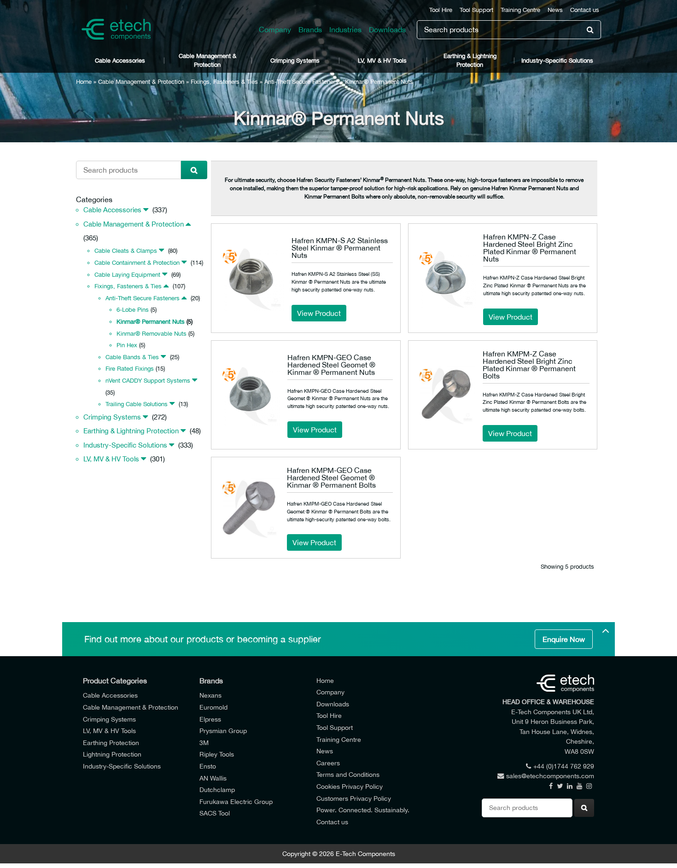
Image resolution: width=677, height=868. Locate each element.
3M (204, 742)
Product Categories (115, 680)
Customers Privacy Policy (353, 798)
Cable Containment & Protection (137, 262)
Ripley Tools (216, 754)
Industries (345, 29)
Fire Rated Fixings (129, 368)
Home (84, 81)
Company (275, 29)
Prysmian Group (223, 730)
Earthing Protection (111, 742)
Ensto (207, 766)
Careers (328, 763)
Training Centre (520, 9)
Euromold (213, 707)
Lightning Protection (112, 754)
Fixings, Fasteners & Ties (224, 81)
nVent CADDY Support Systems (147, 380)
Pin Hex (127, 345)
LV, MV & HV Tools (382, 60)
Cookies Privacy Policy (349, 786)
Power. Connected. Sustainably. (362, 810)
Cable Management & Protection (207, 60)
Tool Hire (440, 9)
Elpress (210, 719)
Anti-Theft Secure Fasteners (301, 81)
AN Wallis (213, 778)
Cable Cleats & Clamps (125, 250)
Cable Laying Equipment (127, 274)
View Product (319, 313)
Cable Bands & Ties (132, 357)
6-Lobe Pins (133, 309)
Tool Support (476, 9)
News (555, 9)
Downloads (387, 29)
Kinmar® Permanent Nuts (151, 321)
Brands (310, 29)
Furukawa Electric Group (236, 801)
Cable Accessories (120, 60)
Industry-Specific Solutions (557, 60)
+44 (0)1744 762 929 (563, 766)
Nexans (210, 695)
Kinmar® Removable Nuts (152, 333)
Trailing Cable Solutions (136, 404)
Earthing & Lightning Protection (470, 60)
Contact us (584, 9)
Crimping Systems (295, 60)
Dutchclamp (217, 789)
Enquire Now (564, 639)
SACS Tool (214, 813)
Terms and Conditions (347, 774)
